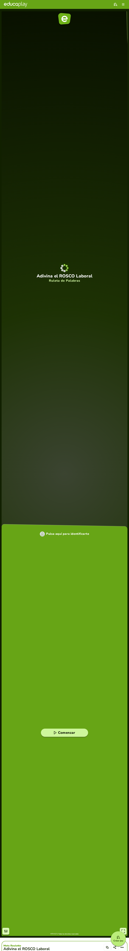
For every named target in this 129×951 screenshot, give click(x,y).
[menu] (123, 4)
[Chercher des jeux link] (115, 4)
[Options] (122, 947)
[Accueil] (15, 4)
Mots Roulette (12, 945)
